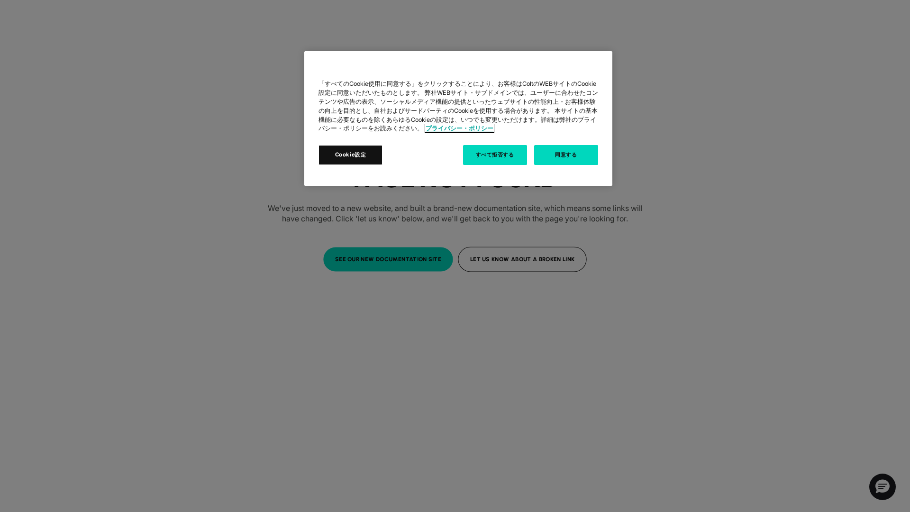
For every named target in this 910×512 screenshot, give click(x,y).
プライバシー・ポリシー (459, 128)
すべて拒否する (495, 154)
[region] (458, 118)
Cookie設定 (350, 154)
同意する (566, 154)
